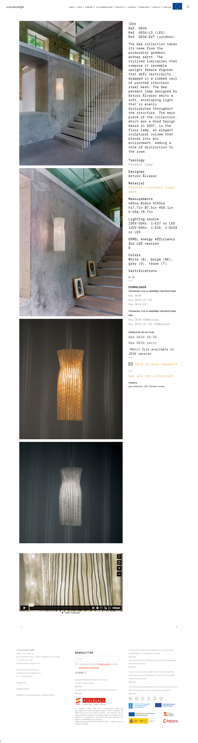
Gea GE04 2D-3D (142, 337)
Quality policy (22, 689)
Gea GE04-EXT (138, 304)
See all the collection (150, 376)
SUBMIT (81, 672)
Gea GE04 (134, 295)
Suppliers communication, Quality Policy (35, 695)
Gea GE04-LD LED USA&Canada (149, 324)
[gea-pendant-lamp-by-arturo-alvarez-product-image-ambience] (71, 242)
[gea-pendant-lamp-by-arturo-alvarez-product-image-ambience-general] (71, 93)
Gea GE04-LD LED (140, 300)
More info (78, 686)
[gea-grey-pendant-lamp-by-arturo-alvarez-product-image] (71, 492)
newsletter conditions (89, 667)
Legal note (21, 682)
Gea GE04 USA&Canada (143, 319)
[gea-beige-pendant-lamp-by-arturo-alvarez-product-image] (71, 379)
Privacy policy (104, 664)
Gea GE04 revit (142, 343)
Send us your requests (156, 364)
